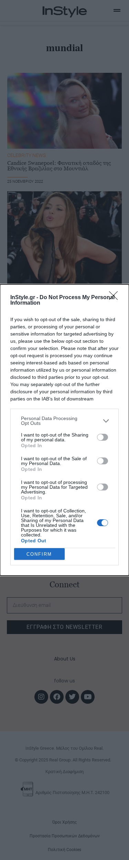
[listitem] (64, 421)
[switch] (102, 437)
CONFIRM (39, 554)
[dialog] (64, 430)
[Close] (115, 297)
